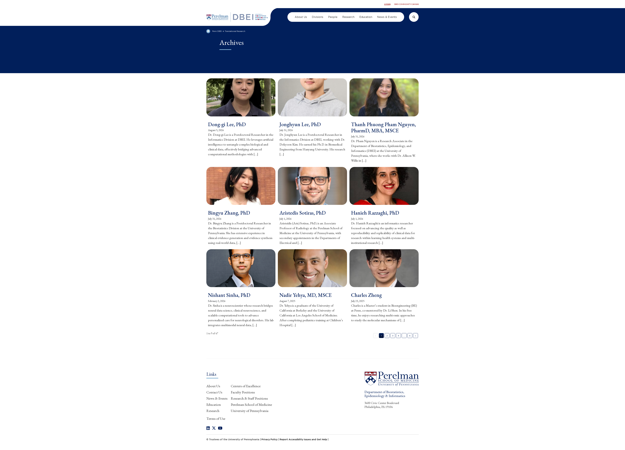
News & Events (217, 398)
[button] (391, 378)
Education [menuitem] (365, 17)
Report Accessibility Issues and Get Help (303, 439)
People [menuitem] (332, 17)
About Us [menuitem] (301, 17)
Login (387, 4)
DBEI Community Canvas (406, 4)
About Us (213, 386)
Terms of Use (215, 418)
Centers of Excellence (246, 386)
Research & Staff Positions (249, 398)
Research (212, 410)
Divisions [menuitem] (317, 17)
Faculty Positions (243, 392)
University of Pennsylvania (249, 410)
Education (213, 404)
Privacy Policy (269, 439)
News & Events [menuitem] (387, 17)
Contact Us (214, 392)
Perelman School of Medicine (251, 404)
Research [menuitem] (348, 17)
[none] (208, 428)
